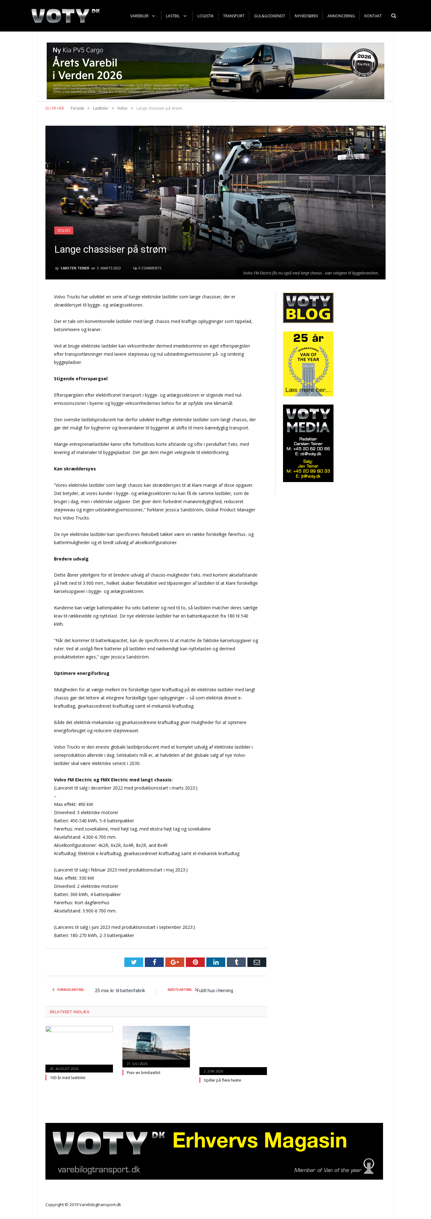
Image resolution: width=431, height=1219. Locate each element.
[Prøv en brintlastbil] (156, 1046)
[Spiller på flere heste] (233, 1049)
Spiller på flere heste (222, 1080)
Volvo (63, 230)
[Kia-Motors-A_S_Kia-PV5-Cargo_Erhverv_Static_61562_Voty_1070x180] (215, 98)
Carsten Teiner (75, 268)
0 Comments (149, 268)
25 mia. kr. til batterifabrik (120, 990)
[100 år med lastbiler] (79, 1048)
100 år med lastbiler (68, 1077)
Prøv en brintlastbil (143, 1072)
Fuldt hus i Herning (215, 990)
